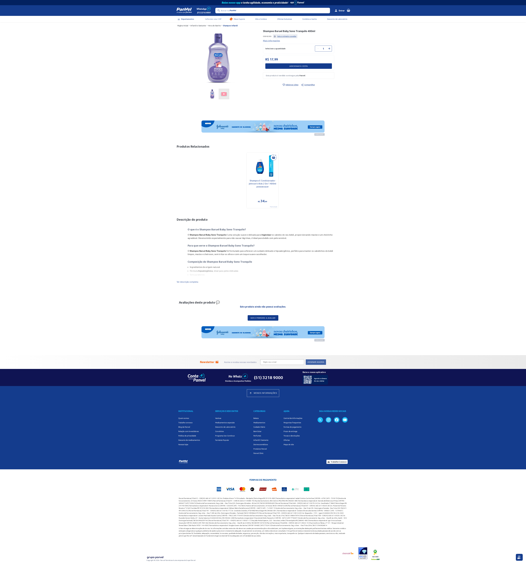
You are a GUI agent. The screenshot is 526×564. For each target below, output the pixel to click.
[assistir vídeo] (224, 94)
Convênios (219, 431)
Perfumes (257, 435)
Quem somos (183, 418)
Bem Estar (257, 431)
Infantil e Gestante (198, 25)
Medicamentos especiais (225, 422)
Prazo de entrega (290, 431)
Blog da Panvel (184, 427)
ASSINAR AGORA (316, 362)
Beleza (256, 418)
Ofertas (287, 440)
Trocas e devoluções (292, 435)
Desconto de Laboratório (337, 19)
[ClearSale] (348, 553)
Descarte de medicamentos (189, 440)
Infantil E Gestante (260, 440)
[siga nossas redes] (320, 420)
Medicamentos (259, 422)
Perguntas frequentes (292, 422)
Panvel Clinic (258, 453)
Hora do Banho (214, 25)
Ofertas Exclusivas (284, 19)
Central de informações (293, 418)
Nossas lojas (183, 444)
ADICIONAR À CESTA (298, 66)
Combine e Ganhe (309, 19)
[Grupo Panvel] (155, 556)
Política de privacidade (187, 435)
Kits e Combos (261, 19)
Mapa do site (289, 444)
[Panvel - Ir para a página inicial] (184, 10)
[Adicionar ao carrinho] (274, 157)
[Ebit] (362, 553)
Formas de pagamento (292, 427)
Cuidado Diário (259, 427)
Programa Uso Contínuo (225, 435)
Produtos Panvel (260, 449)
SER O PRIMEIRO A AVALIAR (263, 318)
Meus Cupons (239, 19)
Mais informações (271, 40)
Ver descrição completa (187, 281)
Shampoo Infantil (230, 25)
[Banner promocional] (263, 2)
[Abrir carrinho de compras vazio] (348, 10)
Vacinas (218, 418)
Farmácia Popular (222, 440)
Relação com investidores (188, 431)
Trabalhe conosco (185, 422)
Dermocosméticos (260, 444)
